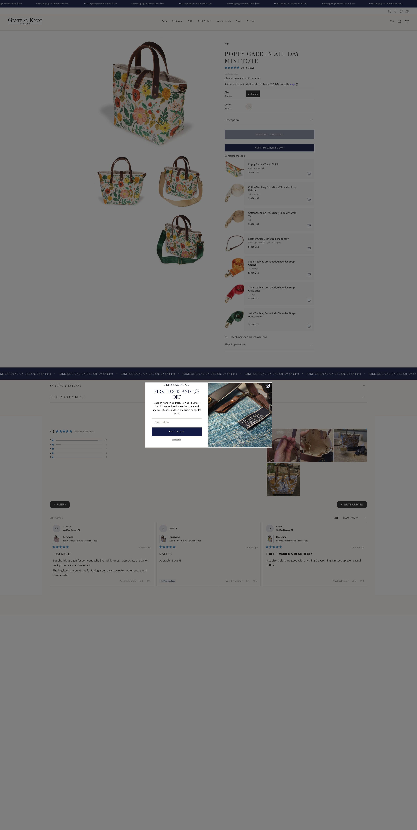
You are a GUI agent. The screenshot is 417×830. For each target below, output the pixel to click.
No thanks (176, 439)
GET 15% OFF (176, 432)
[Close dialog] (268, 386)
